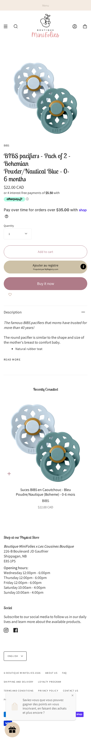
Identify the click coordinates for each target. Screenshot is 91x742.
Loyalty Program (49, 681)
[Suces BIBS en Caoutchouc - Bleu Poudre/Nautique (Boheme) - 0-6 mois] (45, 442)
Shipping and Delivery (18, 681)
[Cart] (85, 26)
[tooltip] (83, 266)
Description (13, 312)
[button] (45, 267)
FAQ (64, 672)
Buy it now (45, 283)
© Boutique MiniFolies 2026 (22, 672)
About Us (51, 672)
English (13, 656)
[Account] (74, 26)
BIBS (6, 145)
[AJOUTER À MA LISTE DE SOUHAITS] (10, 294)
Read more (12, 359)
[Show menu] (7, 26)
